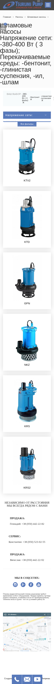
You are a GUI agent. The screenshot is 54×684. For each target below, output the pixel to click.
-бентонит (34, 97)
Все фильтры (27, 124)
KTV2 (27, 180)
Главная (7, 17)
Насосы (19, 17)
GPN (27, 303)
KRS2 (27, 487)
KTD (27, 241)
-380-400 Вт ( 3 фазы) (25, 97)
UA (38, 1)
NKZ (27, 364)
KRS (27, 426)
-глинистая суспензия (46, 97)
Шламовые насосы (36, 17)
